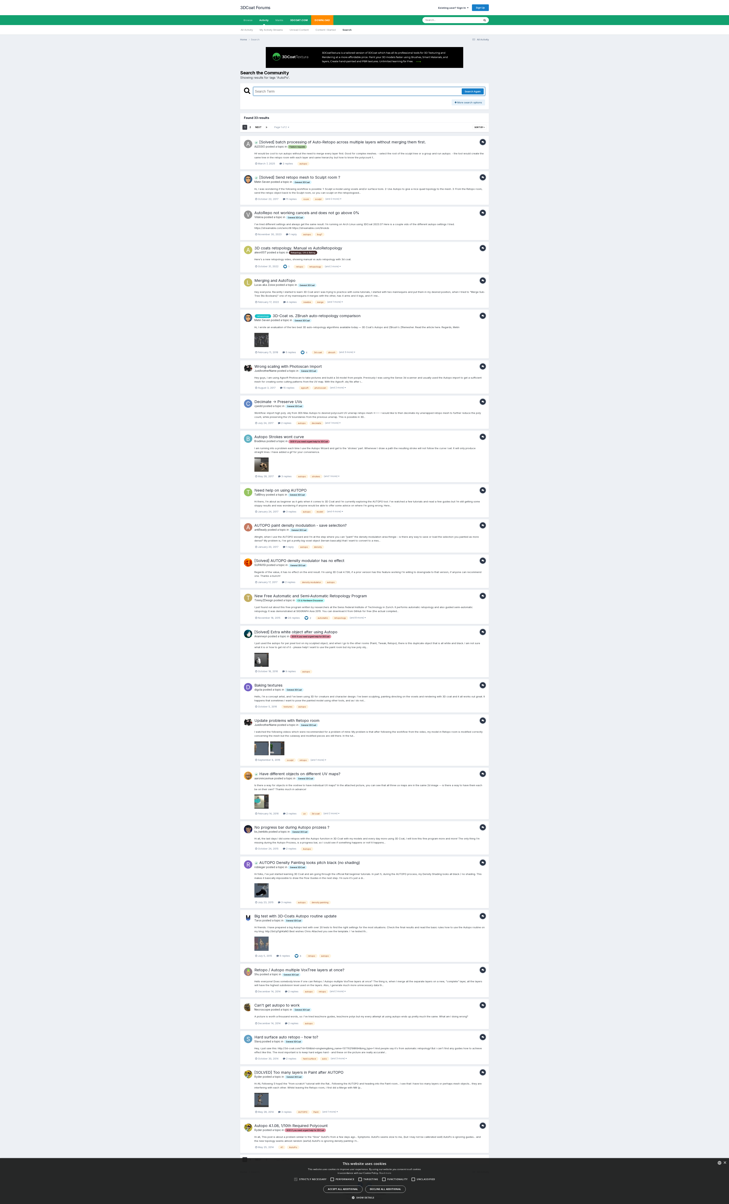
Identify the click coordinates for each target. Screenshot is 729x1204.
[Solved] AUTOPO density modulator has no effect (299, 560)
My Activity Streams (271, 29)
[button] (364, 1197)
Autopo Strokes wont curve (279, 437)
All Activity (247, 29)
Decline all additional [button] (385, 1189)
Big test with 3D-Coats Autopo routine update (295, 916)
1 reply (292, 234)
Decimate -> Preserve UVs (278, 401)
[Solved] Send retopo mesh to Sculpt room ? (299, 177)
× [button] (724, 1162)
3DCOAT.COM (299, 20)
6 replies (284, 955)
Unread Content (299, 29)
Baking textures (268, 685)
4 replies (291, 301)
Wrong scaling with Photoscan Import (288, 366)
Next (258, 127)
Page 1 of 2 (281, 127)
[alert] (364, 1181)
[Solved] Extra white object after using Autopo (295, 632)
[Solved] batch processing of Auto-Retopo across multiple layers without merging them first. (342, 142)
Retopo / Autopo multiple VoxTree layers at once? (299, 970)
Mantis (279, 20)
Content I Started (326, 29)
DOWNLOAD (322, 20)
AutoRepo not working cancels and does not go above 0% (306, 213)
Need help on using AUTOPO (280, 490)
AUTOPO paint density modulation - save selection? (300, 525)
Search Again (473, 91)
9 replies (290, 671)
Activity (264, 20)
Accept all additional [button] (343, 1189)
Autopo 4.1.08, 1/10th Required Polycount (291, 1125)
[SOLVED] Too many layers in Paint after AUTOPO (298, 1072)
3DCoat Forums (255, 7)
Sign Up (480, 7)
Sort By (479, 127)
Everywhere (468, 20)
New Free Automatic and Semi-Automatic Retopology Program (310, 596)
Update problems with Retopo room (287, 720)
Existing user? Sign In (452, 7)
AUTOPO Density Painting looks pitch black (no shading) (309, 862)
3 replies (286, 476)
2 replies (287, 163)
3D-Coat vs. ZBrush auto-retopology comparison (317, 316)
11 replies (291, 198)
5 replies (290, 352)
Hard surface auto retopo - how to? (286, 1037)
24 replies (293, 617)
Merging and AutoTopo (274, 280)
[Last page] (266, 127)
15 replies (288, 387)
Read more (385, 1173)
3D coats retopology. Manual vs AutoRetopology (298, 248)
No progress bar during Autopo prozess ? (291, 827)
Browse (248, 20)
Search (347, 29)
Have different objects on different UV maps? (299, 774)
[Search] (484, 20)
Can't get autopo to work (277, 1005)
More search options (469, 102)
